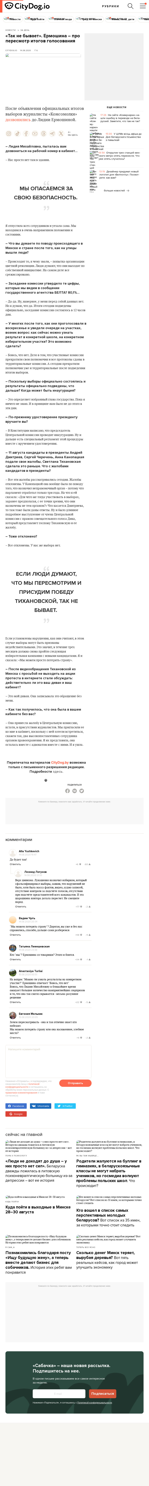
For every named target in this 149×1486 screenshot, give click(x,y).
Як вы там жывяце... (87, 1155)
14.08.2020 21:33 (33, 875)
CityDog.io (11, 50)
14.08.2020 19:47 (28, 854)
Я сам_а (10, 1247)
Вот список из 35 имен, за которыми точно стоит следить (108, 1218)
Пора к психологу (16, 1155)
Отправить (75, 1083)
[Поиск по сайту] (131, 6)
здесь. (58, 772)
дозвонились (18, 119)
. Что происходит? (108, 1173)
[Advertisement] (114, 62)
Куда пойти (12, 1201)
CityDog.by (60, 763)
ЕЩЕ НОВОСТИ (116, 107)
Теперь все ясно (85, 1247)
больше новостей (115, 190)
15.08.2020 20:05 (28, 1017)
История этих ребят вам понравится (38, 1262)
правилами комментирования (21, 1092)
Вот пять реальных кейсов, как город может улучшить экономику (107, 1260)
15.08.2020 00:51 (28, 974)
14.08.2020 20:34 (28, 921)
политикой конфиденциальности (22, 1085)
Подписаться (102, 1393)
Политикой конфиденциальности (94, 1402)
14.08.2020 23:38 (28, 949)
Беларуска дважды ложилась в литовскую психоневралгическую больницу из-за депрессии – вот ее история (38, 1171)
